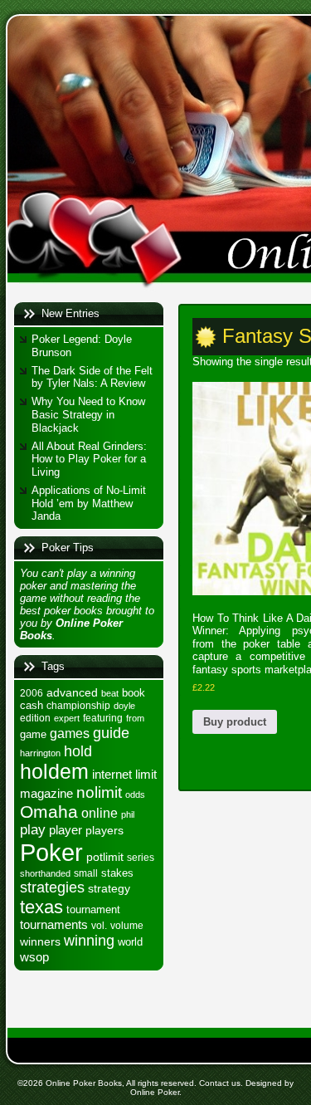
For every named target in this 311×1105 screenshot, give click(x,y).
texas (41, 907)
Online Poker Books (84, 1083)
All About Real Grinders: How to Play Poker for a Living (89, 459)
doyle (124, 706)
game (33, 734)
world (130, 942)
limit (146, 774)
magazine (46, 793)
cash (31, 705)
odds (135, 794)
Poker (51, 852)
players (104, 830)
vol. (99, 925)
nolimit (99, 792)
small (86, 873)
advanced (72, 692)
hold (78, 751)
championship (78, 705)
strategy (109, 888)
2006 (31, 693)
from (135, 718)
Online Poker (154, 1092)
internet (112, 774)
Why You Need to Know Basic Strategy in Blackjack (88, 414)
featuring (103, 718)
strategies (52, 887)
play (33, 830)
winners (40, 941)
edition (35, 718)
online (99, 812)
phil (127, 814)
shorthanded (45, 873)
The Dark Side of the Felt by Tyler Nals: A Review (92, 377)
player (65, 830)
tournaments (54, 924)
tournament (93, 909)
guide (111, 732)
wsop (34, 957)
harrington (40, 753)
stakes (117, 873)
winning (89, 940)
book (133, 693)
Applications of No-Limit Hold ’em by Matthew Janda (89, 503)
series (140, 857)
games (70, 733)
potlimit (105, 856)
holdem (54, 771)
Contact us (220, 1083)
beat (110, 693)
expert (67, 718)
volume (126, 925)
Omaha (49, 811)
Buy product (234, 722)
